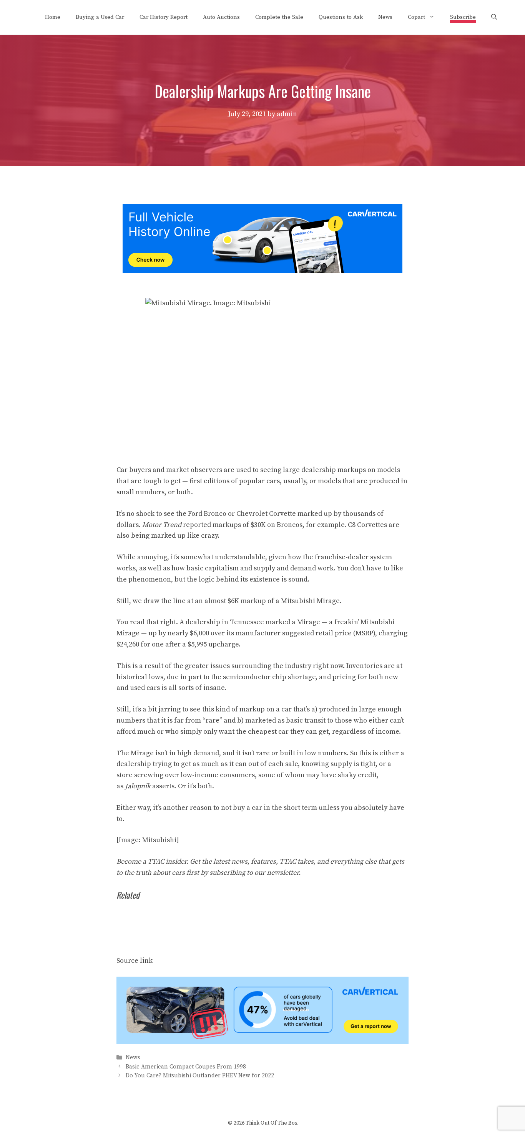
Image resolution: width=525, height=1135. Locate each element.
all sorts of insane (196, 687)
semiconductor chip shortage (269, 677)
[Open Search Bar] (494, 17)
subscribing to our (254, 872)
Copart (416, 17)
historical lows (139, 677)
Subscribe (463, 17)
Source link (134, 960)
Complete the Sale (279, 17)
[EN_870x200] (262, 1041)
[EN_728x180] (262, 270)
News (385, 17)
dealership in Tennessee (225, 622)
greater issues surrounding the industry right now (264, 665)
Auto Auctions (221, 17)
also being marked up (151, 535)
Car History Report (164, 17)
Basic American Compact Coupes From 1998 (186, 1066)
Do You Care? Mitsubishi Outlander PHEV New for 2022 (200, 1075)
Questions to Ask (341, 17)
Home (52, 17)
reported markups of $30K (224, 524)
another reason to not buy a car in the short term (240, 807)
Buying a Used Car (100, 17)
